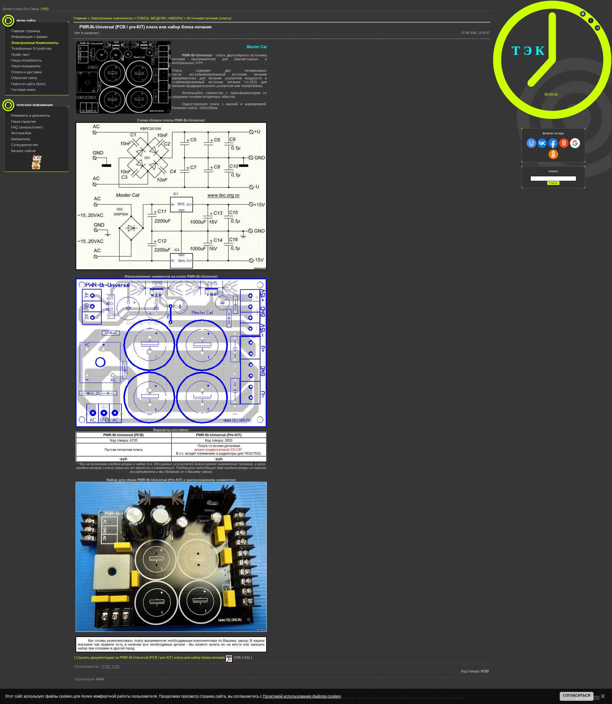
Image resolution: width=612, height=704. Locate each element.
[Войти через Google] (575, 143)
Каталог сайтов (23, 151)
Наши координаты (25, 66)
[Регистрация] (591, 22)
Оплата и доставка (26, 72)
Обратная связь (24, 78)
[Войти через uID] (531, 143)
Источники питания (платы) (209, 18)
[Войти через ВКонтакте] (542, 143)
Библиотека (20, 139)
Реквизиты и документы (30, 115)
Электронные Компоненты (34, 43)
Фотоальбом (21, 133)
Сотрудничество (24, 145)
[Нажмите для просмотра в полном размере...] (123, 112)
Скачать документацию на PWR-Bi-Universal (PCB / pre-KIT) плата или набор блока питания (151, 657)
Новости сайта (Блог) (28, 84)
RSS (45, 9)
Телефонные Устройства (31, 48)
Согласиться (576, 695)
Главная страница (25, 31)
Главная (80, 18)
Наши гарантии (23, 121)
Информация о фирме (29, 37)
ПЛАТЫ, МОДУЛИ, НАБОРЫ (160, 18)
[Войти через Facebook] (553, 143)
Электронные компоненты (112, 18)
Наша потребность (26, 60)
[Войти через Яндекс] (564, 143)
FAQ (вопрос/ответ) (27, 127)
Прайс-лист (20, 54)
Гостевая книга (23, 90)
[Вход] (597, 29)
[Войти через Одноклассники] (553, 154)
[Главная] (583, 15)
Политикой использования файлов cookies (302, 696)
